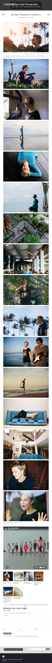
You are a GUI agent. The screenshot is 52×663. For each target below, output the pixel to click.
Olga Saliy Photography (26, 4)
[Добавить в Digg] (11, 608)
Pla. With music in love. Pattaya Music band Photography (38, 583)
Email (20, 629)
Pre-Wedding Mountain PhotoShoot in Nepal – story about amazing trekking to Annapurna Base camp (7, 600)
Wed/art (25, 606)
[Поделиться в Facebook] (4, 608)
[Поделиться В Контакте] (10, 608)
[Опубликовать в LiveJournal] (15, 608)
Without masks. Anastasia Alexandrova (28, 582)
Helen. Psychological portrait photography (17, 598)
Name (4, 629)
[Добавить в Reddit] (21, 608)
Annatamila (31, 17)
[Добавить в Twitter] (8, 608)
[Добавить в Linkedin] (13, 608)
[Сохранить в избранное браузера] (27, 608)
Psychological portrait (43, 604)
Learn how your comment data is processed (28, 636)
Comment (5, 615)
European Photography (15, 604)
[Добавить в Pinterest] (19, 608)
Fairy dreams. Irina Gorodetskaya (16, 582)
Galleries (36, 604)
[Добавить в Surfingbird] (23, 608)
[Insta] (3, 656)
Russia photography (24, 604)
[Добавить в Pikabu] (17, 608)
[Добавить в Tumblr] (25, 608)
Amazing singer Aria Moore (7, 582)
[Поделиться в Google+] (6, 608)
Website (36, 629)
